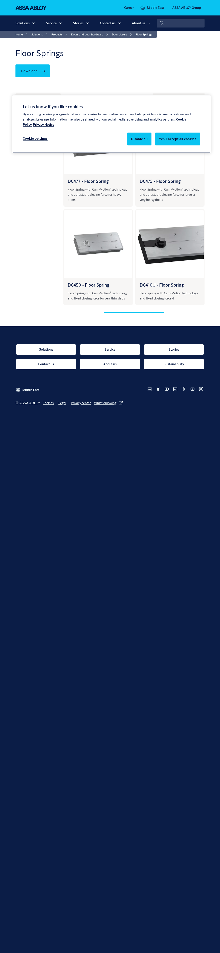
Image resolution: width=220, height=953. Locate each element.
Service (51, 23)
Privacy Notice (43, 124)
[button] (33, 23)
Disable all (139, 139)
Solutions (22, 23)
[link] (129, 8)
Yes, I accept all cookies (177, 139)
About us (138, 23)
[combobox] (181, 23)
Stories (78, 23)
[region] (111, 124)
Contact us (108, 23)
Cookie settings (35, 138)
